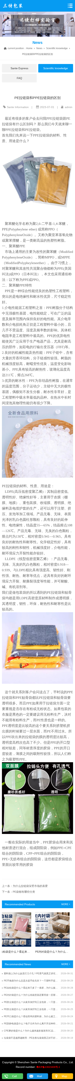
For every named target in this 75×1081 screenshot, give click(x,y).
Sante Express (19, 68)
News (39, 48)
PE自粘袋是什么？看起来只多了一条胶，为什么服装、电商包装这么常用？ (31, 987)
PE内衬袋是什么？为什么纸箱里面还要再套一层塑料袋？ (31, 995)
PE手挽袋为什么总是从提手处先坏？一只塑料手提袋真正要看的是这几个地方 (31, 980)
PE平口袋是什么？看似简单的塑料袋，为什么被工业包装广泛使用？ (31, 1016)
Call (14, 1076)
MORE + (65, 904)
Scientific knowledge (57, 48)
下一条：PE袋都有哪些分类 (18, 891)
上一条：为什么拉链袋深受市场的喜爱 (25, 885)
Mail (39, 1076)
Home (29, 48)
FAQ (19, 78)
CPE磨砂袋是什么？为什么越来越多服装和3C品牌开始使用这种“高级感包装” (31, 1030)
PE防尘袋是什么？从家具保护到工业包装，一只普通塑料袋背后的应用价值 (31, 1002)
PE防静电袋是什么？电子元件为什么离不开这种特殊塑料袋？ (31, 1023)
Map (64, 1076)
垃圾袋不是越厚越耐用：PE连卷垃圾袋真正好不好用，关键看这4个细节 (31, 1038)
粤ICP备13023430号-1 (48, 1067)
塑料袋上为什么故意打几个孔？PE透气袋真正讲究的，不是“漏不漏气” (31, 973)
